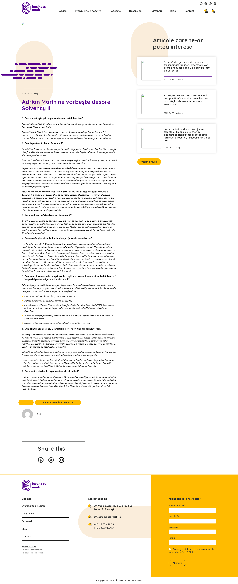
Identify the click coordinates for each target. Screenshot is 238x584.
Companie (173, 527)
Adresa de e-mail (177, 505)
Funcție (172, 538)
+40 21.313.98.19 (104, 524)
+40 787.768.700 (104, 528)
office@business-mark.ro (107, 517)
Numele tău (174, 516)
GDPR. (190, 552)
